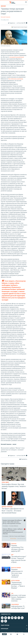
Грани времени (15, 604)
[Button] (11, 23)
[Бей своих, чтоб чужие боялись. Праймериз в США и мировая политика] (6, 595)
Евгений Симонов (5, 17)
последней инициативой (16, 57)
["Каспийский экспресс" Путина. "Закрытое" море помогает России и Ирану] (6, 556)
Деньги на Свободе (16, 567)
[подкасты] (11, 634)
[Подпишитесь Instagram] (18, 617)
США (12, 593)
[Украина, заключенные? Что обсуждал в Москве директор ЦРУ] (6, 545)
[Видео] (17, 634)
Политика (13, 543)
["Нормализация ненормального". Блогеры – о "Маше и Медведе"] (6, 582)
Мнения (3, 6)
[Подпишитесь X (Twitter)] (9, 617)
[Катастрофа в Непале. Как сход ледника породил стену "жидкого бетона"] (14, 474)
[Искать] (24, 634)
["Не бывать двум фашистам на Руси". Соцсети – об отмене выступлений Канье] (14, 498)
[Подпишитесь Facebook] (5, 617)
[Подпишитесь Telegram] (15, 617)
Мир (12, 554)
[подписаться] (5, 621)
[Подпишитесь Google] (2, 617)
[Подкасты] (2, 621)
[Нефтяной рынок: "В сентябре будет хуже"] (6, 606)
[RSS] (22, 617)
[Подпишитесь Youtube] (12, 617)
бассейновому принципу (16, 79)
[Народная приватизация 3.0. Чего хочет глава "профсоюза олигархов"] (6, 569)
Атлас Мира (5, 482)
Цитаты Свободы (7, 506)
